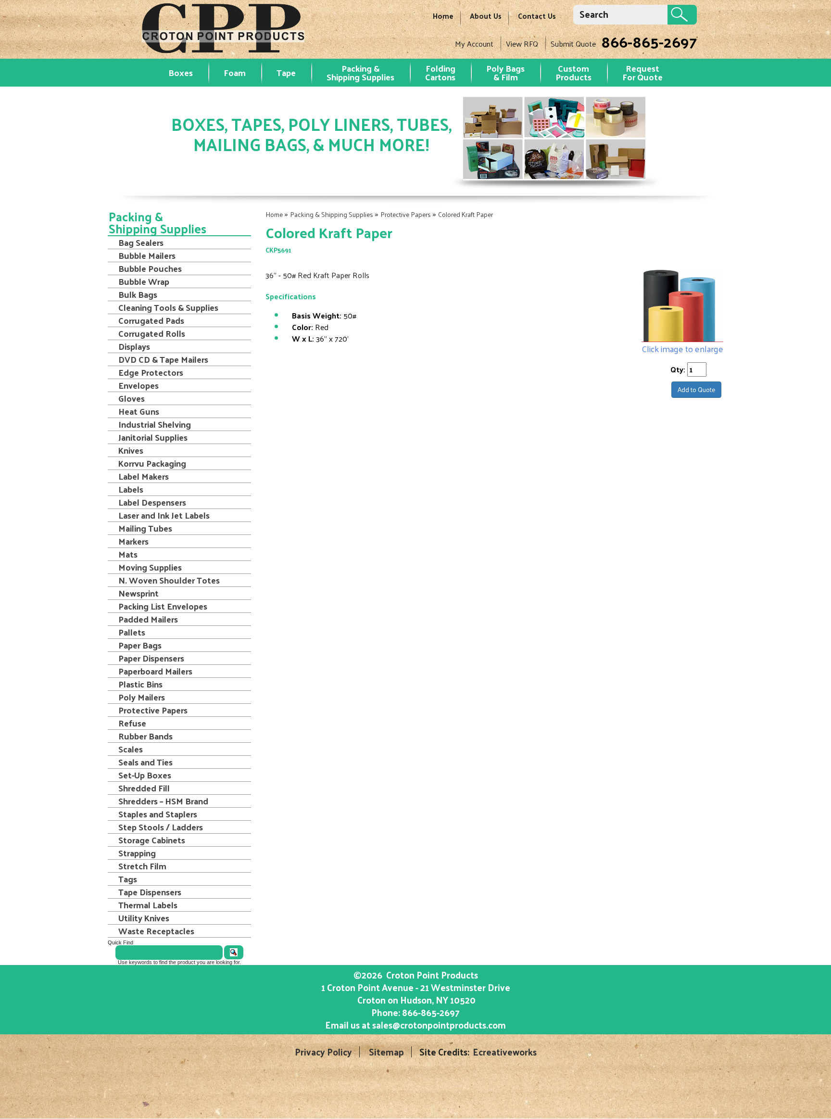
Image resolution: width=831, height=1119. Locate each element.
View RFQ (522, 44)
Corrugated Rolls (151, 333)
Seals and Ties (145, 762)
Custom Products (573, 72)
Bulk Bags (137, 294)
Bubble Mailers (147, 255)
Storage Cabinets (151, 840)
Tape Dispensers (149, 892)
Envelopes (138, 385)
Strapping (137, 853)
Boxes (180, 72)
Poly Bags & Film (505, 72)
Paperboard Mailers (155, 671)
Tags (127, 879)
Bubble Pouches (150, 268)
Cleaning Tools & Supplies (168, 307)
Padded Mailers (148, 619)
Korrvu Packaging (152, 463)
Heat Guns (138, 411)
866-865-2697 (649, 41)
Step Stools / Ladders (160, 827)
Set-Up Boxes (144, 775)
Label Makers (143, 476)
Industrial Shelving (154, 424)
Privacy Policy (323, 1051)
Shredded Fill (144, 788)
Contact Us (537, 16)
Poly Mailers (141, 697)
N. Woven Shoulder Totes (169, 580)
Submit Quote (573, 44)
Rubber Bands (145, 736)
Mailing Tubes (145, 528)
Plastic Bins (140, 684)
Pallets (131, 632)
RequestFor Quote (642, 72)
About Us (486, 16)
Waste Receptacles (156, 931)
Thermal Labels (147, 905)
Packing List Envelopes (162, 606)
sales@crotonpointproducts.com (439, 1025)
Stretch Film (142, 866)
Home (443, 16)
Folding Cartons (440, 72)
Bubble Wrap (143, 281)
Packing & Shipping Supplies (360, 72)
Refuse (132, 723)
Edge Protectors (150, 372)
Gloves (131, 398)
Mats (128, 554)
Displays (134, 346)
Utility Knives (143, 918)
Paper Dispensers (151, 658)
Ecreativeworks (505, 1051)
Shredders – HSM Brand (163, 801)
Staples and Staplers (157, 814)
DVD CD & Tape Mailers (163, 359)
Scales (130, 749)
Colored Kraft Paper (465, 214)
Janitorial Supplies (153, 437)
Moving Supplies (150, 567)
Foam (235, 72)
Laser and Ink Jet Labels (164, 515)
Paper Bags (140, 645)
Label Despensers (152, 502)
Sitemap (386, 1051)
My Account (474, 44)
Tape (286, 72)
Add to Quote (696, 389)
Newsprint (138, 593)
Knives (130, 450)
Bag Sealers (141, 242)
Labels (130, 489)
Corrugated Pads (151, 320)
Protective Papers (405, 214)
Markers (133, 541)
